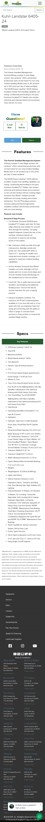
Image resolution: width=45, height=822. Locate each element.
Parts (8, 605)
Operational (12, 407)
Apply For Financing (13, 633)
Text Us (21, 127)
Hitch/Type (12, 535)
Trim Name (12, 362)
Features (11, 491)
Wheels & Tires (14, 379)
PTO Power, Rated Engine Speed (21, 373)
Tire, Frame (12, 395)
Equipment (10, 594)
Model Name (13, 358)
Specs (31, 140)
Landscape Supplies (14, 639)
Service (9, 600)
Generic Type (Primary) (17, 366)
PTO (9, 369)
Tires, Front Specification (18, 383)
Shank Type (12, 525)
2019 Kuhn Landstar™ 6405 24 (20, 347)
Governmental (11, 622)
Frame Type (12, 531)
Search (39, 10)
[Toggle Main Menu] (40, 3)
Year (9, 351)
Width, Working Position (17, 458)
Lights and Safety (15, 475)
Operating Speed (14, 411)
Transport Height (14, 454)
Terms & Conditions (22, 658)
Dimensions (12, 430)
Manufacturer (13, 354)
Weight (10, 471)
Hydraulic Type (14, 421)
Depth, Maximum (14, 461)
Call (10, 126)
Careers (9, 611)
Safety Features (14, 479)
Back (5, 26)
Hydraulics (12, 417)
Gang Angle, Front (15, 541)
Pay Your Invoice (12, 628)
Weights (11, 468)
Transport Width (14, 450)
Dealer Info (10, 616)
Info (12, 140)
